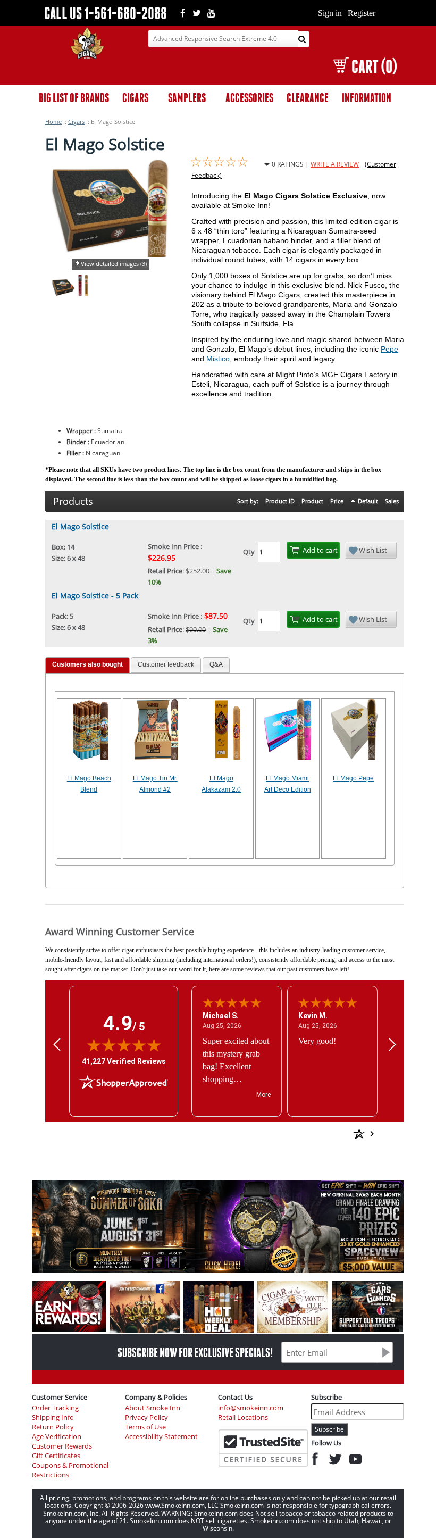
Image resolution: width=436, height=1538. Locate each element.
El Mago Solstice (80, 526)
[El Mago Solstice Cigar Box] (62, 293)
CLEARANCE (308, 98)
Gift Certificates (56, 1455)
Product (312, 501)
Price (336, 501)
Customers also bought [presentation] (87, 664)
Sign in (330, 13)
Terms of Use (145, 1427)
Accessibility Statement (161, 1436)
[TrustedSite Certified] (263, 1448)
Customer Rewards (62, 1446)
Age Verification (56, 1436)
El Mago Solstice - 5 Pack (95, 596)
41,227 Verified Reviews (124, 1061)
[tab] (87, 665)
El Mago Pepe (353, 778)
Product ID (280, 501)
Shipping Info (53, 1417)
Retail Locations (243, 1417)
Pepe (389, 349)
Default (368, 501)
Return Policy (53, 1427)
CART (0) (374, 66)
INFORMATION (366, 98)
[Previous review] (57, 1044)
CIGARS (135, 98)
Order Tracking (55, 1407)
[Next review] (392, 1044)
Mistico (218, 358)
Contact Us (235, 1397)
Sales (392, 501)
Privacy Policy (146, 1417)
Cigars (76, 122)
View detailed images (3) (114, 264)
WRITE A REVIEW (335, 164)
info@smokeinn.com (250, 1407)
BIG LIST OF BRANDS (74, 98)
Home (53, 122)
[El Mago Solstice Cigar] (80, 293)
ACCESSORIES (249, 98)
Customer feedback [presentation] (166, 664)
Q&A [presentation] (216, 664)
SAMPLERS (187, 98)
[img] (124, 1045)
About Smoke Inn (152, 1407)
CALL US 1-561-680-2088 (105, 13)
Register (361, 13)
